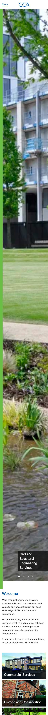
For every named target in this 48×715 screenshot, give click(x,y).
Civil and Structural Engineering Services (28, 561)
